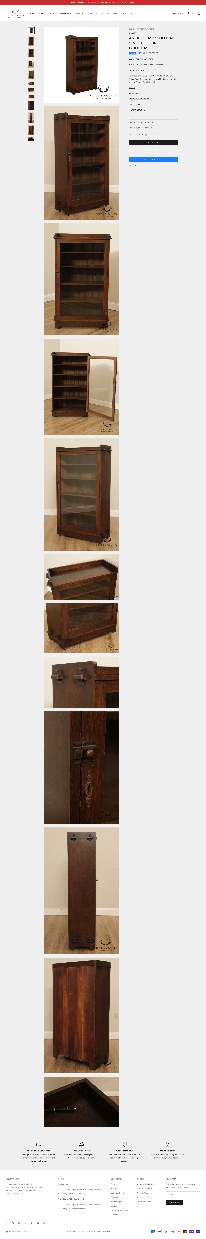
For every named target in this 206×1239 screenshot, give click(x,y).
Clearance (80, 13)
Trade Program (117, 1201)
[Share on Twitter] (139, 135)
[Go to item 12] (31, 139)
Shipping (114, 1197)
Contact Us (127, 13)
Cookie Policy (143, 1193)
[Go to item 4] (31, 63)
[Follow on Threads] (25, 1223)
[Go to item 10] (31, 117)
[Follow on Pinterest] (32, 1223)
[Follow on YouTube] (38, 1223)
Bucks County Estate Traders (141, 29)
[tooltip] (176, 160)
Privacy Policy (143, 1197)
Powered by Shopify (103, 1232)
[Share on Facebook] (136, 135)
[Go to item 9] (31, 105)
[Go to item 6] (31, 83)
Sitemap (114, 1214)
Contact (114, 1206)
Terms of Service (144, 1201)
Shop (52, 13)
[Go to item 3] (31, 52)
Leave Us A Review (119, 1210)
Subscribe (174, 1202)
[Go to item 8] (31, 96)
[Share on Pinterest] (143, 135)
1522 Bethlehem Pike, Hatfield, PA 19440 (24, 1187)
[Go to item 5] (31, 74)
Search (42, 13)
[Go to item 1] (31, 30)
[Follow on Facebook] (7, 1223)
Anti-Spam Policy (144, 1188)
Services (93, 13)
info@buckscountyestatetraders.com (21, 1190)
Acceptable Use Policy (146, 1184)
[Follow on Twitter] (13, 1223)
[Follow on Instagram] (19, 1223)
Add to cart (153, 142)
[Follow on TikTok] (44, 1223)
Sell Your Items (117, 1193)
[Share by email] (146, 135)
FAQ (115, 13)
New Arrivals (65, 13)
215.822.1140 (17, 1193)
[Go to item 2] (31, 41)
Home (32, 13)
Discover (105, 13)
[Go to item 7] (31, 89)
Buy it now (153, 150)
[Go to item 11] (31, 130)
